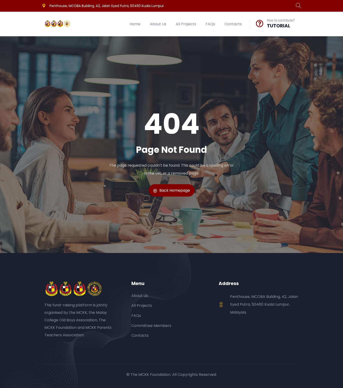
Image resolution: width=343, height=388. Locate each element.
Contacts (233, 24)
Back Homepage (174, 190)
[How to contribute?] (259, 23)
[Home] (58, 24)
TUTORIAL (278, 25)
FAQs (210, 24)
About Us (158, 24)
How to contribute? (281, 20)
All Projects (186, 24)
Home (135, 24)
